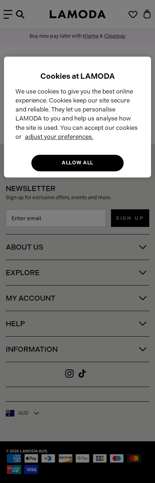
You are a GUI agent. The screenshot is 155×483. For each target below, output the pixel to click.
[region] (77, 117)
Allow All (77, 163)
